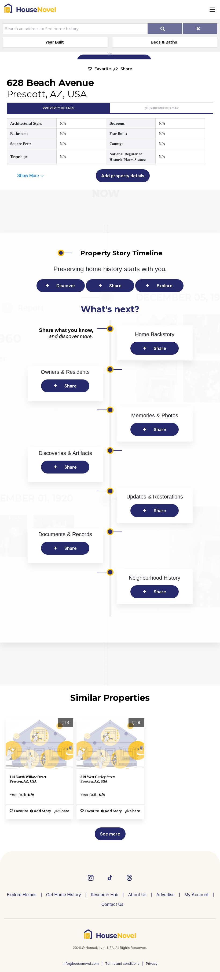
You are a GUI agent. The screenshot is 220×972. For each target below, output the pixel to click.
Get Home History (63, 894)
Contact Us (112, 904)
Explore (165, 285)
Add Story (42, 811)
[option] (39, 768)
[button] (122, 69)
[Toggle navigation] (212, 9)
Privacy (151, 964)
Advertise (165, 894)
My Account (196, 894)
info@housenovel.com (81, 964)
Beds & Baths (164, 42)
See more (110, 834)
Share (115, 285)
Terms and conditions (122, 964)
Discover (65, 285)
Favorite (102, 68)
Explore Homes (21, 894)
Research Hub (104, 894)
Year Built (54, 42)
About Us (137, 894)
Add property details (122, 175)
